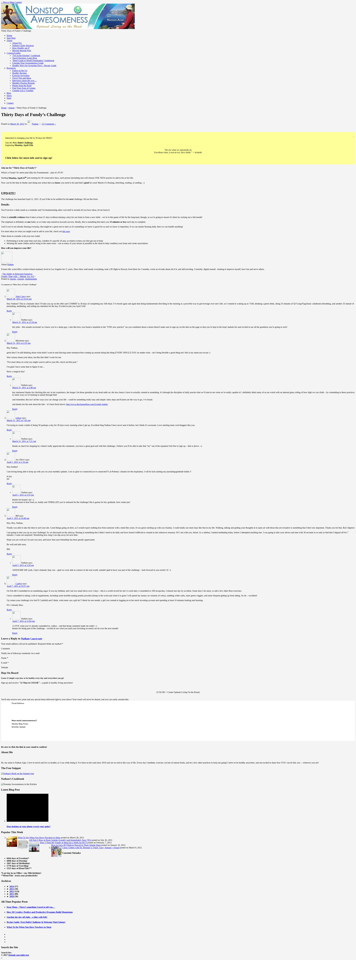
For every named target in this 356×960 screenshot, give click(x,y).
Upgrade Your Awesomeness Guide (28, 63)
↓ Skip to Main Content (11, 2)
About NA (17, 43)
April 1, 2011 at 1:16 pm (17, 462)
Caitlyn (19, 583)
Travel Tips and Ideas (21, 78)
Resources (11, 68)
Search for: (6, 952)
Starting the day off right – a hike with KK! (27, 917)
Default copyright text (18, 955)
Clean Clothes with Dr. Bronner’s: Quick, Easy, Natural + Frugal (90, 847)
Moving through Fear (21, 50)
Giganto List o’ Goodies (22, 90)
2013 (11, 889)
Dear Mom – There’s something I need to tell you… (31, 907)
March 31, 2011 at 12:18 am (24, 322)
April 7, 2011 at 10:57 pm (18, 586)
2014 (11, 886)
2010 (11, 896)
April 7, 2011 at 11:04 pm (23, 621)
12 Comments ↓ (49, 124)
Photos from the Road (21, 85)
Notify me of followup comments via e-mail (20, 653)
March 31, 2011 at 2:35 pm (18, 343)
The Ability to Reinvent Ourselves (17, 274)
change (11, 108)
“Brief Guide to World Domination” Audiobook (33, 60)
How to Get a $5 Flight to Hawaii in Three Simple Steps (76, 845)
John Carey (21, 296)
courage (20, 279)
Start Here (11, 38)
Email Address (18, 703)
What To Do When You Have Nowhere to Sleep (39, 837)
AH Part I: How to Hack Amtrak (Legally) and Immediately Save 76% (60, 840)
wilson (18, 418)
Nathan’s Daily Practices (23, 45)
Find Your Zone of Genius (23, 88)
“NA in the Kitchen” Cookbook (26, 55)
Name (3, 658)
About (9, 40)
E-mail (4, 663)
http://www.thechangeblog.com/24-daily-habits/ (87, 404)
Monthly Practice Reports (23, 83)
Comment (5, 648)
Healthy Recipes (19, 73)
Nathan (35, 124)
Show (9, 95)
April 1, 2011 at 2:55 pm (23, 495)
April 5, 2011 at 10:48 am (18, 518)
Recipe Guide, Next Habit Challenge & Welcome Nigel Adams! (36, 922)
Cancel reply (36, 638)
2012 (11, 891)
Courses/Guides (14, 53)
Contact (10, 103)
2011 (11, 894)
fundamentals (31, 279)
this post (66, 231)
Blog (9, 93)
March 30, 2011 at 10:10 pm (19, 299)
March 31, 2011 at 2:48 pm (24, 387)
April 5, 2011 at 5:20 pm (23, 565)
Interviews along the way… (24, 80)
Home (9, 35)
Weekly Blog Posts (20, 724)
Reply (9, 311)
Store (9, 98)
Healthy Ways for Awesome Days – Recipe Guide (34, 65)
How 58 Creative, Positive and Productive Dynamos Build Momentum (40, 912)
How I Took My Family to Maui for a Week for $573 (63, 842)
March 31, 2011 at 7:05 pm (18, 420)
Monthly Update (19, 727)
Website (4, 667)
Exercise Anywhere (20, 75)
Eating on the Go (19, 70)
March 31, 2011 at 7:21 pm (24, 441)
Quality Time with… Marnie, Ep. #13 (17, 276)
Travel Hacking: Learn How (24, 58)
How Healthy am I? (21, 48)
